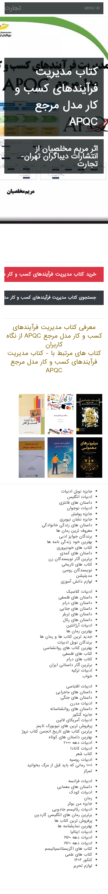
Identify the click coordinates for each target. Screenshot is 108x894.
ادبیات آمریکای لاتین (74, 720)
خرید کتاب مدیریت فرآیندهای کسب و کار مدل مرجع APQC (50, 274)
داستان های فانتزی (75, 502)
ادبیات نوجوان (79, 508)
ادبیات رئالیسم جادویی (72, 809)
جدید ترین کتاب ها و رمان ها (66, 636)
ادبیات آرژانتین (79, 625)
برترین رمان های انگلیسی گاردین (63, 815)
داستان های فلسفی (75, 597)
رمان (88, 798)
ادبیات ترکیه (81, 670)
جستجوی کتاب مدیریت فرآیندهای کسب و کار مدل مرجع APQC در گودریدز (50, 297)
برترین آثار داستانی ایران (70, 665)
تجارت (13, 8)
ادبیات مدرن (81, 703)
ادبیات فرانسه (80, 781)
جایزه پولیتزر (81, 514)
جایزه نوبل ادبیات (76, 491)
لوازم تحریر (82, 866)
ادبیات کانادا (81, 748)
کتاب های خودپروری (74, 547)
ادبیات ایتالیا (81, 832)
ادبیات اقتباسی (79, 686)
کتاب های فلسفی (77, 653)
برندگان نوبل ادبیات (74, 642)
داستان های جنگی (76, 697)
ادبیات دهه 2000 (78, 742)
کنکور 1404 (83, 860)
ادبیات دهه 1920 (78, 843)
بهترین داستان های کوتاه (70, 737)
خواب (87, 676)
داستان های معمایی (74, 787)
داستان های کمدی (76, 553)
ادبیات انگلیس (79, 497)
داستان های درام (77, 603)
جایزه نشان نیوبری (76, 519)
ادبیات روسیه (80, 760)
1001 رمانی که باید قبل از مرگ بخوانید (59, 765)
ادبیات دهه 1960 (78, 837)
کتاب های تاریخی (77, 564)
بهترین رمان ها (79, 631)
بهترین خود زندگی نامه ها (69, 542)
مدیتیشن (84, 576)
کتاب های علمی (78, 854)
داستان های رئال (77, 620)
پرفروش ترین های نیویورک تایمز (64, 726)
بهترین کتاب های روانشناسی (67, 648)
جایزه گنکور (82, 714)
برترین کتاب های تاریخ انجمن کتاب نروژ (57, 731)
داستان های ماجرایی (74, 692)
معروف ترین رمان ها (74, 530)
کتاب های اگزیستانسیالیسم (68, 848)
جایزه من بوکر (80, 803)
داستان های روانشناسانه (71, 709)
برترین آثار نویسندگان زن (70, 559)
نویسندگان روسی (77, 570)
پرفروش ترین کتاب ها (73, 820)
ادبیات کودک (80, 792)
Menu (90, 8)
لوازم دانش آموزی (76, 581)
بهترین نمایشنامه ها (75, 826)
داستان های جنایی (76, 608)
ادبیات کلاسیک (79, 591)
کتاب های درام (79, 659)
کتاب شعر (84, 754)
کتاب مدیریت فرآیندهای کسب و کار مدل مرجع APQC (56, 97)
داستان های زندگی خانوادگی (67, 525)
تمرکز (88, 771)
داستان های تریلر (77, 614)
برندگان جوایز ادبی (75, 536)
